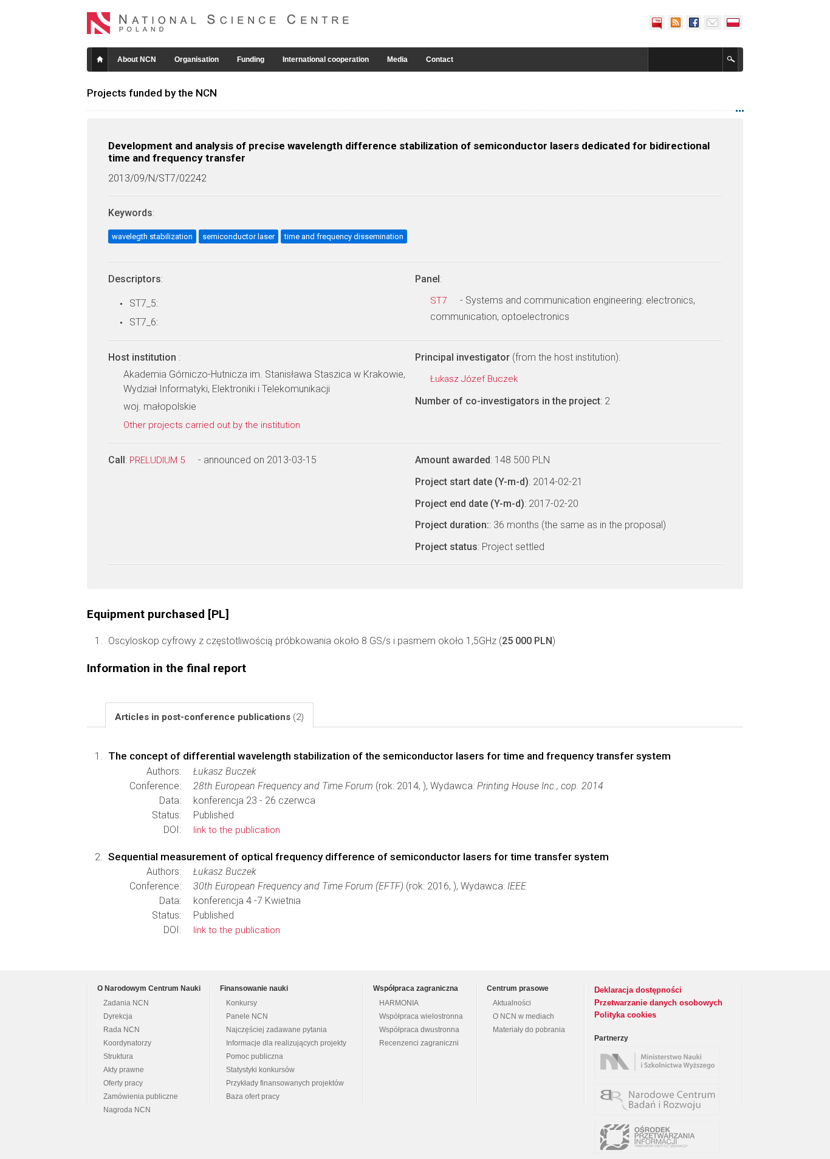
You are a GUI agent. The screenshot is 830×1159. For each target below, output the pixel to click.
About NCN (136, 59)
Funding (250, 59)
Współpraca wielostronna (421, 1016)
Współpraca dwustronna (419, 1029)
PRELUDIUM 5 (158, 460)
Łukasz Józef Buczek (475, 378)
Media (397, 59)
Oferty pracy (123, 1083)
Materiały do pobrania (529, 1029)
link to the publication (236, 829)
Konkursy (241, 1003)
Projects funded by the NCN (152, 93)
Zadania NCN (126, 1003)
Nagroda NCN (127, 1109)
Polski (733, 22)
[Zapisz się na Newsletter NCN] (712, 22)
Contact (439, 59)
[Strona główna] (218, 23)
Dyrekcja (117, 1016)
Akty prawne (123, 1069)
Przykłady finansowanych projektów (285, 1083)
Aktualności (512, 1003)
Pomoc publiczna (254, 1056)
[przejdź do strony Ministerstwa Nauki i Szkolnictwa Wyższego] (659, 1062)
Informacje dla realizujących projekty (286, 1043)
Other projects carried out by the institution (213, 425)
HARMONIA (399, 1003)
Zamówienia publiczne (140, 1096)
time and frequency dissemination (343, 236)
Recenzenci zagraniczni (419, 1043)
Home (99, 59)
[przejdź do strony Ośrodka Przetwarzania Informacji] (659, 1137)
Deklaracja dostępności (638, 989)
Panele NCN (247, 1016)
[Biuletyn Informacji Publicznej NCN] (657, 22)
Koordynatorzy (127, 1043)
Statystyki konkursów (260, 1069)
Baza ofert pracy (253, 1096)
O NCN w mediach (523, 1016)
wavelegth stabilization (152, 236)
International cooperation (326, 59)
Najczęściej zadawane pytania (276, 1029)
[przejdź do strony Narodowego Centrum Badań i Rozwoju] (659, 1099)
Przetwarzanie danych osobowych (658, 1002)
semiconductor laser (238, 236)
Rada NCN (121, 1029)
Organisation (196, 59)
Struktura (118, 1056)
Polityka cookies (625, 1014)
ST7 (439, 300)
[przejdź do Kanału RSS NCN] (675, 22)
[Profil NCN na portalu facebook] (693, 22)
